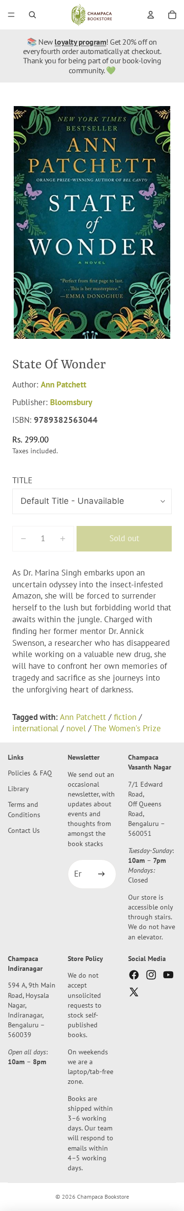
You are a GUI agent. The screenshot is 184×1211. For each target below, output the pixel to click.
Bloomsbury (71, 402)
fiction (125, 717)
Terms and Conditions (24, 809)
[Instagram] (151, 975)
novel (76, 728)
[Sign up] (101, 874)
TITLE (22, 480)
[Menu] (11, 14)
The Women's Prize (127, 728)
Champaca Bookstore (103, 1196)
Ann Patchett (63, 384)
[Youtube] (168, 975)
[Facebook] (134, 975)
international (35, 728)
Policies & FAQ (30, 772)
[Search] (32, 15)
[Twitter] (134, 992)
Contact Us (24, 830)
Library (18, 789)
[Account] (150, 15)
